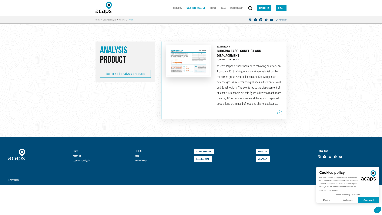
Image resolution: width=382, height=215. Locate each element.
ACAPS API (262, 159)
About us (77, 155)
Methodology (140, 160)
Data (136, 155)
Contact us (264, 8)
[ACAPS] (104, 8)
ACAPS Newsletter (203, 151)
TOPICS (137, 151)
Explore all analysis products (125, 74)
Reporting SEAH (203, 159)
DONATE (281, 8)
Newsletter (282, 20)
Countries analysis (81, 160)
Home (75, 151)
